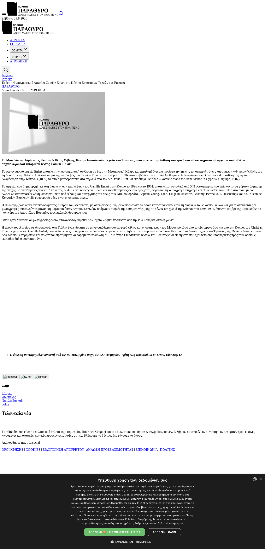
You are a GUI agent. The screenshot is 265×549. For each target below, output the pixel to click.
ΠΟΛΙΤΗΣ (167, 449)
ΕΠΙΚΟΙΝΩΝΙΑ (147, 449)
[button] (133, 541)
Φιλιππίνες (9, 397)
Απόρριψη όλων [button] (164, 532)
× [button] (260, 479)
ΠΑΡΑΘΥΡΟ (11, 86)
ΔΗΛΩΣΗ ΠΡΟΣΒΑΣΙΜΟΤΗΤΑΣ (110, 449)
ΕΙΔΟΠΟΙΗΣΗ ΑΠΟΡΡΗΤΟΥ (63, 449)
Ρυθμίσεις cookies (145, 523)
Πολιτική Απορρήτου (170, 523)
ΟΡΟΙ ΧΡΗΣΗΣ (13, 449)
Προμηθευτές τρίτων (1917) (128, 503)
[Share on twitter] (26, 377)
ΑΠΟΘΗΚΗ (18, 61)
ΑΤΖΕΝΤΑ (17, 40)
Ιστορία (7, 79)
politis (6, 404)
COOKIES (33, 449)
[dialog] (132, 511)
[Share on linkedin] (41, 377)
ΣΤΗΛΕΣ (17, 57)
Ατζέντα (7, 75)
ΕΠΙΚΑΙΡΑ (18, 44)
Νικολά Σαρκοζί (12, 400)
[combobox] (255, 479)
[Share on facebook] (10, 377)
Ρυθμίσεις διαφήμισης (138, 519)
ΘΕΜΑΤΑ (17, 50)
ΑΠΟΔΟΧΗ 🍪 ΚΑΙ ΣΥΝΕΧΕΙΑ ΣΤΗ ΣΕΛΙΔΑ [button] (114, 532)
